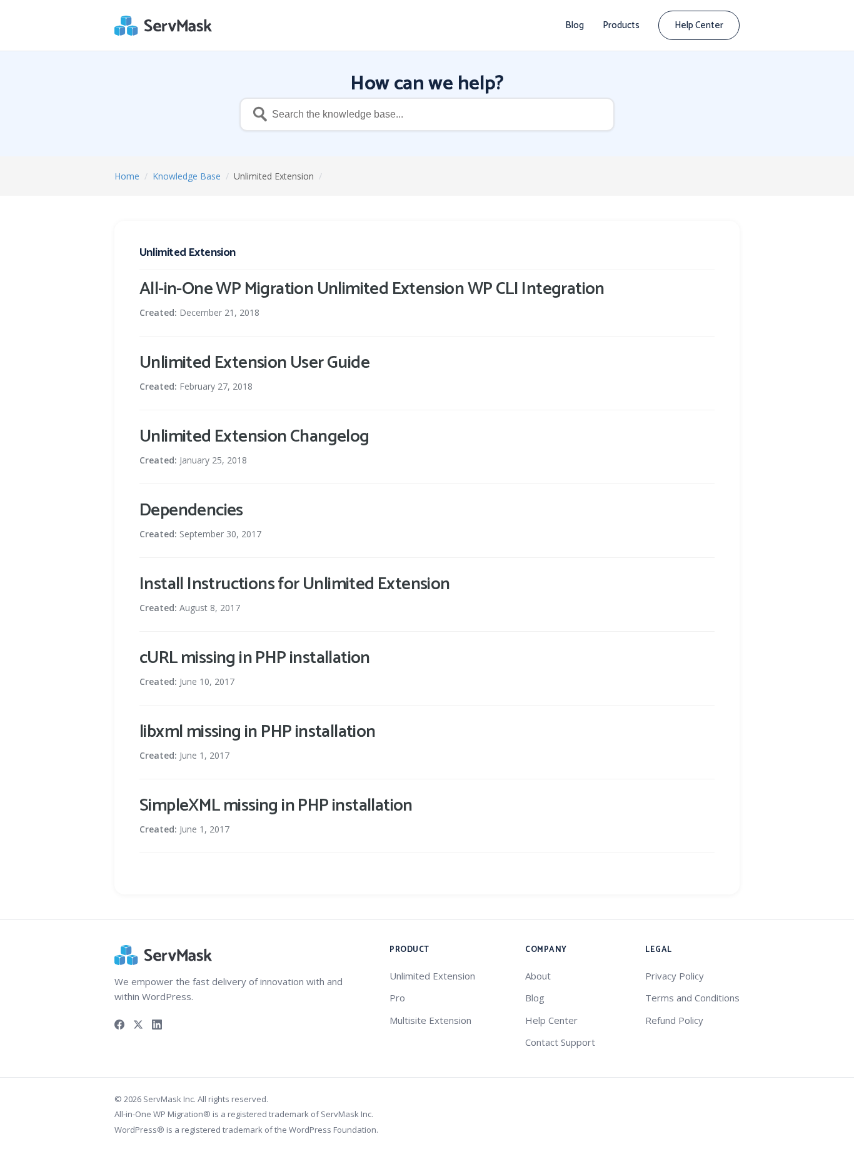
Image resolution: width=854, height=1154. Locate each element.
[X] (138, 1023)
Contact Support (560, 1042)
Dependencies (191, 510)
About (538, 975)
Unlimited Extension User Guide (254, 362)
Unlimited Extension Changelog (254, 436)
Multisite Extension (430, 1020)
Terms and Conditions (692, 997)
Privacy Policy (674, 975)
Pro (397, 997)
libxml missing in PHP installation (257, 731)
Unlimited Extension (432, 975)
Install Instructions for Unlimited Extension (294, 584)
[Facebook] (119, 1023)
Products (621, 25)
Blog (574, 25)
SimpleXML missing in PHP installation (276, 805)
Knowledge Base (187, 176)
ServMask (164, 26)
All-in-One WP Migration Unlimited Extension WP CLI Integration (372, 289)
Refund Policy (674, 1020)
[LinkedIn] (157, 1023)
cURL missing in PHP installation (254, 658)
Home (126, 176)
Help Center (699, 25)
